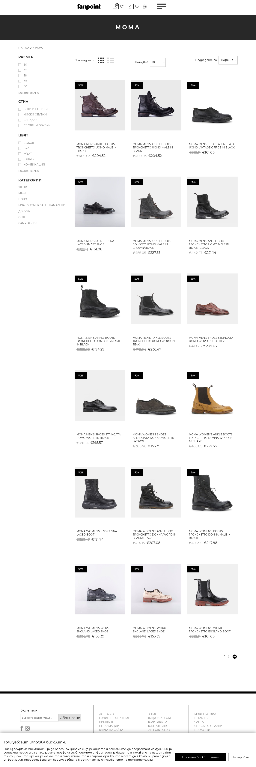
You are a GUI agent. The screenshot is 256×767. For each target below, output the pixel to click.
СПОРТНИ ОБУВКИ (37, 125)
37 (25, 70)
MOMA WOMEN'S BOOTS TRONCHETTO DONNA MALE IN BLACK (210, 535)
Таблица (101, 60)
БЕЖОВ (29, 143)
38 (25, 75)
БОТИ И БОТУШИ (36, 109)
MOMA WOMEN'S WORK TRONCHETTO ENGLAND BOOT (210, 629)
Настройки (240, 757)
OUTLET (23, 217)
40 (25, 86)
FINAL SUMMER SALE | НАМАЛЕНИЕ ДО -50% (42, 208)
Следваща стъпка (235, 657)
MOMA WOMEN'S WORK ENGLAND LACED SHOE (93, 629)
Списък (110, 60)
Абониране (70, 718)
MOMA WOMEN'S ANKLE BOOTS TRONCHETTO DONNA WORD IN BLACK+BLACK (154, 535)
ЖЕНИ (22, 187)
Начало (25, 47)
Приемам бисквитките (200, 757)
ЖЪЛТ (28, 153)
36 (25, 64)
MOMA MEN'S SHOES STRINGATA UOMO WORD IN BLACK (98, 436)
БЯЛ (26, 148)
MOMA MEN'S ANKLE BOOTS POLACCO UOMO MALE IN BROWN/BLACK (152, 244)
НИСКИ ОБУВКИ (35, 114)
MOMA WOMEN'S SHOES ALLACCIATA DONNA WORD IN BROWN (153, 438)
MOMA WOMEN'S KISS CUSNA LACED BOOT (96, 533)
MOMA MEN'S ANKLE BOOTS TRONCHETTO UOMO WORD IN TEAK (154, 341)
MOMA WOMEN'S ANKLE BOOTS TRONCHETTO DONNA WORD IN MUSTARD (211, 438)
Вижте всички (28, 92)
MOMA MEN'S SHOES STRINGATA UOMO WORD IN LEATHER (211, 339)
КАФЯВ (29, 159)
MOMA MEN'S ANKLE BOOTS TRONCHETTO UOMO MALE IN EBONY (96, 147)
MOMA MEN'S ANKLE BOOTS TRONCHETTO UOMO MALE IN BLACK (153, 147)
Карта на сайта (111, 730)
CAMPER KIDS (27, 223)
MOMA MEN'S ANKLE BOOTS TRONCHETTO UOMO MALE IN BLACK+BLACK (209, 244)
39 (25, 81)
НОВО (22, 199)
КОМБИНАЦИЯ (34, 164)
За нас (152, 714)
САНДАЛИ (31, 120)
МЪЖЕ (22, 193)
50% (80, 85)
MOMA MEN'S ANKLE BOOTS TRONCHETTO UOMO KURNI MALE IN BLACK (99, 341)
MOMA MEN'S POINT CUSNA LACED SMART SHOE (95, 242)
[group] (100, 105)
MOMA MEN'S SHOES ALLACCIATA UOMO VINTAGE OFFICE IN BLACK (212, 145)
